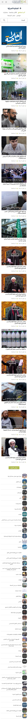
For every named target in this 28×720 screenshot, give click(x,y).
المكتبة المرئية (13, 8)
